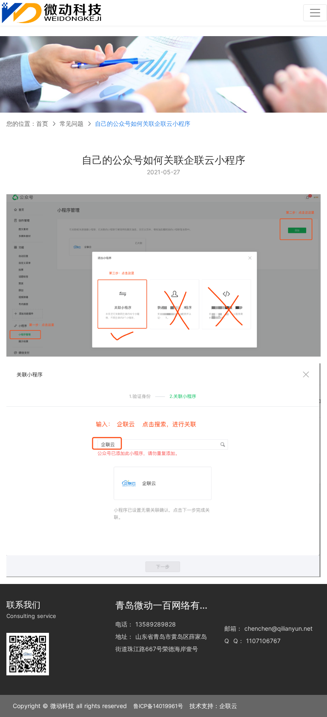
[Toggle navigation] (315, 12)
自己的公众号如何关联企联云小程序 (142, 123)
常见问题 (71, 123)
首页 (42, 123)
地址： (124, 636)
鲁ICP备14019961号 (158, 706)
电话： (124, 624)
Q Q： (234, 640)
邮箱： (233, 628)
